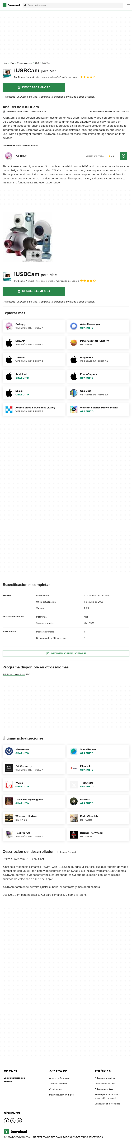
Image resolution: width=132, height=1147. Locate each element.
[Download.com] (11, 5)
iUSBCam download (14, 674)
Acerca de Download (59, 1078)
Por (24, 77)
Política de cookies (104, 1089)
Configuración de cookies (107, 1103)
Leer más (125, 111)
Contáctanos (55, 1089)
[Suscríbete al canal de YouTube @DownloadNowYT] (19, 1120)
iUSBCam (35, 70)
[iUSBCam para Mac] (7, 73)
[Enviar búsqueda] (25, 5)
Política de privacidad (105, 1078)
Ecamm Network (68, 852)
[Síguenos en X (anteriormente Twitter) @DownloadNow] (12, 1120)
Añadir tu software (58, 1083)
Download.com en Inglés (61, 1094)
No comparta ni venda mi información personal (107, 1096)
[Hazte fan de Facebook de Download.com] (6, 1120)
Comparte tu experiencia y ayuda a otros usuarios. (67, 96)
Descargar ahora (36, 87)
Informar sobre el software (68, 653)
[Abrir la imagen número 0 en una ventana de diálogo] (27, 237)
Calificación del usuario (67, 77)
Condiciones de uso (105, 1083)
